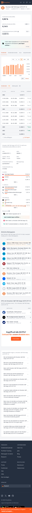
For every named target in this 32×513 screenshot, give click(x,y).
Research (3, 457)
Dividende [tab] (3, 52)
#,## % (5, 33)
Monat (27, 78)
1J (16, 59)
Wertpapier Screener (7, 454)
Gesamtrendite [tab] (27, 52)
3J (18, 59)
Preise (3, 465)
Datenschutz (20, 468)
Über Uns (20, 448)
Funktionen (4, 468)
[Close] (30, 509)
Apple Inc (7, 199)
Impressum (20, 465)
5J (21, 59)
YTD (13, 59)
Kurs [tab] (20, 52)
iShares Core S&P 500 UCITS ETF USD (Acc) (19, 253)
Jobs (18, 451)
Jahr (23, 78)
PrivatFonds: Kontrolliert (14, 311)
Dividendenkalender (7, 448)
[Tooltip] (9, 211)
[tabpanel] (16, 69)
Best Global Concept (12, 321)
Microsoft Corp (8, 202)
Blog (18, 454)
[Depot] (26, 2)
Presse (19, 457)
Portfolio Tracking (6, 451)
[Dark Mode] (23, 2)
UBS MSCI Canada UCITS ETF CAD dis (16, 288)
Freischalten (16, 339)
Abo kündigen (5, 477)
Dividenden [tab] (5, 86)
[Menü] (29, 2)
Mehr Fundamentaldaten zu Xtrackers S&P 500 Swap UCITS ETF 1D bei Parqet (16, 224)
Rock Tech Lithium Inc (13, 268)
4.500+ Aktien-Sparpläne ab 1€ (13, 214)
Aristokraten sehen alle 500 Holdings (15, 206)
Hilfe (2, 474)
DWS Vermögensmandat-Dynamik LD (16, 316)
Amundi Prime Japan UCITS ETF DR (16, 283)
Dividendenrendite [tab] (12, 52)
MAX (25, 59)
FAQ (2, 471)
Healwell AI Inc (11, 278)
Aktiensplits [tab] (16, 86)
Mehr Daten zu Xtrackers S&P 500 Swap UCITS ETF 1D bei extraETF (16, 220)
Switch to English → (7, 511)
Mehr (15, 182)
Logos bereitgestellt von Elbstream (10, 503)
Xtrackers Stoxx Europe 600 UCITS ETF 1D (18, 273)
